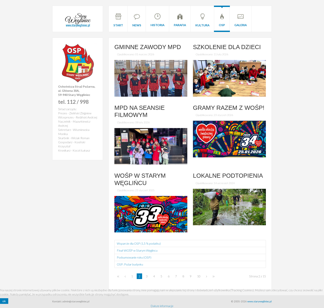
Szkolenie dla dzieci (227, 47)
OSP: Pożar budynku (130, 264)
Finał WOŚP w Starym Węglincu (137, 250)
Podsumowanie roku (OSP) (134, 257)
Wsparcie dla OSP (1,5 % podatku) (139, 243)
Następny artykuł (206, 276)
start (118, 276)
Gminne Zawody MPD (147, 47)
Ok (4, 301)
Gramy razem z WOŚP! (228, 107)
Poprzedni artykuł (125, 276)
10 (198, 276)
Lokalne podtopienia (228, 175)
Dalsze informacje (162, 306)
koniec (213, 276)
